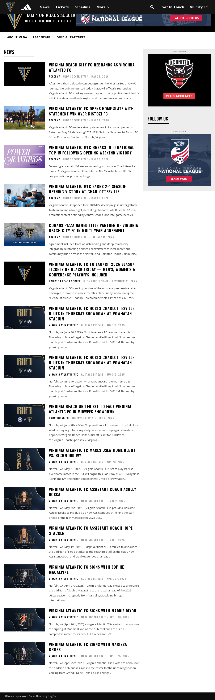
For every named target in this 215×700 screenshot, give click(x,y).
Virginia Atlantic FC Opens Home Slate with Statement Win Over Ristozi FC (91, 111)
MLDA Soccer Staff (75, 76)
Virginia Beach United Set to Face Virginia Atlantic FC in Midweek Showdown (90, 409)
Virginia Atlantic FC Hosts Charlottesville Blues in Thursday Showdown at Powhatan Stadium (91, 313)
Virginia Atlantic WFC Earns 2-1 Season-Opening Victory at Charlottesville (88, 189)
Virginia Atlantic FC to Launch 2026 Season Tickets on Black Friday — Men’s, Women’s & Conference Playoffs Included (92, 269)
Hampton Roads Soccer (65, 281)
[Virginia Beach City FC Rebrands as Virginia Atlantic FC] (24, 74)
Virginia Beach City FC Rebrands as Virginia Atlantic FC (92, 67)
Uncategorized (59, 418)
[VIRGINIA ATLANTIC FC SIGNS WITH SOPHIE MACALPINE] (24, 576)
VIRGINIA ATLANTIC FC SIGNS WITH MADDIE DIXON (92, 610)
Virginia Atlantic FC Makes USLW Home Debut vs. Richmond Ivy (92, 452)
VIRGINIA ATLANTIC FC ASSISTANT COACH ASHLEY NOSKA (92, 491)
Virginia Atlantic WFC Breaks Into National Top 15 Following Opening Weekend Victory (91, 150)
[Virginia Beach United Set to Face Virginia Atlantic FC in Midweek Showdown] (24, 415)
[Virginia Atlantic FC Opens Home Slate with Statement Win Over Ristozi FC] (24, 118)
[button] (152, 7)
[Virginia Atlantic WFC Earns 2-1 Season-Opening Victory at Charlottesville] (24, 195)
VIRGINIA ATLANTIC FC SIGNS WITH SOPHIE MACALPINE (86, 569)
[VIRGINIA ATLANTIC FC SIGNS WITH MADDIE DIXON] (24, 620)
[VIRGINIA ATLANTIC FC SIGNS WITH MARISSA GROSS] (24, 653)
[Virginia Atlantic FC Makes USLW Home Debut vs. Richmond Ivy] (24, 459)
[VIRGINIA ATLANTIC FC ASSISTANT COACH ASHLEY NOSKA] (24, 498)
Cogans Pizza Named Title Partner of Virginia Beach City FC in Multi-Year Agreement (93, 228)
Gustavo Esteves (92, 325)
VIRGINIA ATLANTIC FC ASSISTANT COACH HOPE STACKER (91, 530)
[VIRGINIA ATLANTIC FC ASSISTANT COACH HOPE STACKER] (24, 537)
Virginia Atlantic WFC (63, 325)
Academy (54, 76)
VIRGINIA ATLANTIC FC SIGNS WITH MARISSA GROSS (88, 647)
